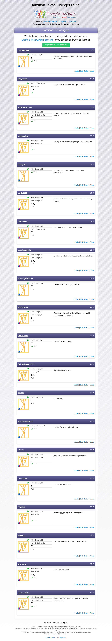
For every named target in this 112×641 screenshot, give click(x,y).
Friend (92, 71)
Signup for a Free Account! (56, 45)
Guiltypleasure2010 (26, 364)
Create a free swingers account (37, 39)
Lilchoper (22, 564)
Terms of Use (50, 637)
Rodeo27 (21, 535)
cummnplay (23, 136)
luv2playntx (23, 307)
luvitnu (21, 393)
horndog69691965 (25, 279)
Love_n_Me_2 (24, 592)
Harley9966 (22, 478)
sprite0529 (22, 193)
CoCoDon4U (23, 336)
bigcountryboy (24, 50)
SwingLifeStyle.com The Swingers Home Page (59, 21)
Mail (81, 71)
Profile (76, 71)
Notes (86, 71)
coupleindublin (24, 250)
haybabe (21, 507)
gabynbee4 (22, 79)
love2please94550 (25, 421)
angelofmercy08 (25, 107)
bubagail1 (22, 164)
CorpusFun (22, 222)
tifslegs (21, 450)
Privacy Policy (61, 637)
